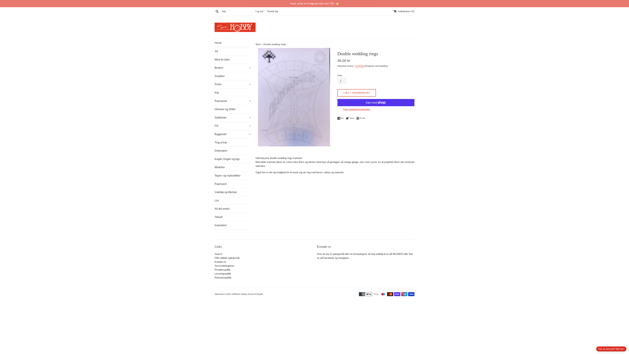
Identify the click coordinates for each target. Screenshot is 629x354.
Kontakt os (220, 261)
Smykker (220, 76)
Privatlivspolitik (222, 269)
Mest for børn (222, 59)
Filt (233, 125)
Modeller (220, 167)
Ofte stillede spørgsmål (227, 257)
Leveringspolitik (223, 273)
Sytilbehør (233, 117)
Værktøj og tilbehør (226, 192)
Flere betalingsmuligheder (356, 109)
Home (218, 42)
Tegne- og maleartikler (227, 175)
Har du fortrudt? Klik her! (611, 349)
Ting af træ (221, 142)
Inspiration (221, 225)
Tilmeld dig (272, 11)
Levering (359, 66)
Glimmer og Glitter (225, 109)
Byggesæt (233, 134)
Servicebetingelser (224, 265)
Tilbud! (218, 217)
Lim (217, 200)
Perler (233, 84)
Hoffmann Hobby (239, 294)
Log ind (259, 11)
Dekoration (221, 150)
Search (218, 254)
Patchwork (233, 101)
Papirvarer (221, 184)
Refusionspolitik (223, 277)
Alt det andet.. (222, 208)
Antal (339, 75)
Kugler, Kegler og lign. (227, 159)
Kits (217, 92)
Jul (216, 51)
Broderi (233, 67)
